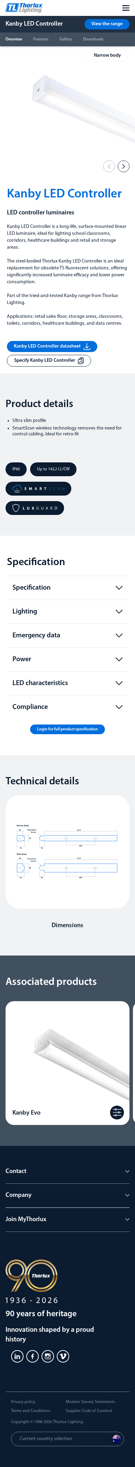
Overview (14, 39)
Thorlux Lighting (68, 1422)
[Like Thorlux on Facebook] (32, 1356)
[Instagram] (47, 1356)
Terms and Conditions (30, 1411)
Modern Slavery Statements (90, 1402)
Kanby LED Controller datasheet (47, 346)
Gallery (66, 39)
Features (40, 39)
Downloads (93, 39)
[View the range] (117, 1112)
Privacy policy (23, 1402)
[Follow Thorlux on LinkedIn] (17, 1356)
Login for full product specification (67, 729)
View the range (107, 24)
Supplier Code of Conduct (89, 1411)
